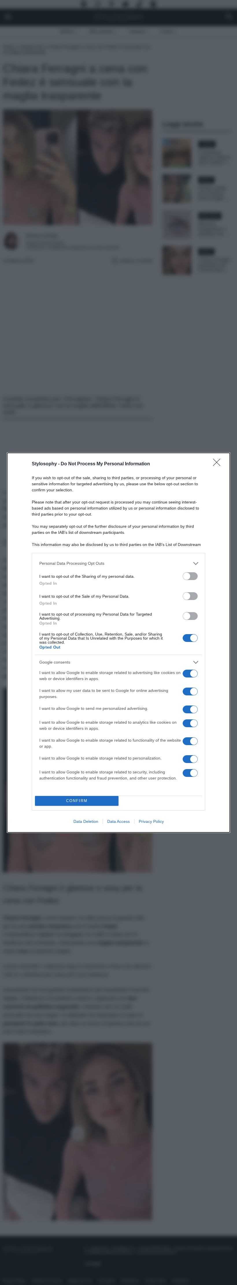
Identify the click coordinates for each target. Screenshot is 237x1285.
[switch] (190, 576)
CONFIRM (77, 801)
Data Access (118, 821)
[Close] (218, 464)
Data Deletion (85, 821)
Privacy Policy (151, 821)
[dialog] (118, 642)
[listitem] (118, 563)
